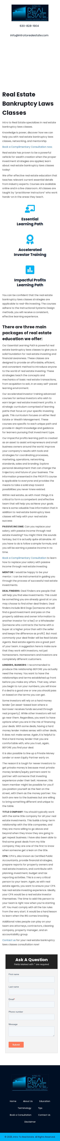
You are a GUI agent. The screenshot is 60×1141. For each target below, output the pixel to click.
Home (13, 1101)
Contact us (9, 940)
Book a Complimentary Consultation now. (27, 147)
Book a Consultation (20, 1114)
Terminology (24, 1108)
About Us (28, 1101)
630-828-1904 (29, 26)
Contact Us (44, 1114)
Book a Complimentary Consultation (24, 558)
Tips (40, 1108)
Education (44, 1101)
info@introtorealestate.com (29, 35)
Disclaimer (30, 1121)
